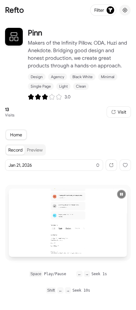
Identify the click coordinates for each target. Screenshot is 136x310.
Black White (82, 76)
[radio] (31, 97)
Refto (14, 10)
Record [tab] (15, 150)
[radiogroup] (45, 97)
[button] (111, 165)
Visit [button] (122, 112)
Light (63, 86)
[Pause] (121, 194)
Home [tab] (16, 135)
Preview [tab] (35, 150)
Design (37, 76)
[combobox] (54, 165)
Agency (57, 76)
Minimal (107, 76)
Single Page (41, 86)
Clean (81, 86)
